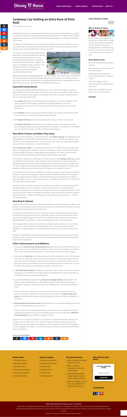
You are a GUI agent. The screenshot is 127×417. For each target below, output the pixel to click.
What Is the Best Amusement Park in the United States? (76, 368)
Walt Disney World (20, 363)
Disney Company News (49, 360)
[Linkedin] (41, 338)
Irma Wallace (19, 26)
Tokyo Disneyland (20, 376)
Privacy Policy (78, 404)
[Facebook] (25, 338)
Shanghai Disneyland (21, 373)
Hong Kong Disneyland (22, 370)
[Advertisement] (102, 110)
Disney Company (81, 6)
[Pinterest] (33, 338)
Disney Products (46, 370)
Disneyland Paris (20, 366)
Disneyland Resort (20, 360)
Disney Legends (46, 376)
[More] (65, 338)
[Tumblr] (57, 338)
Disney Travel (45, 373)
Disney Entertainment (48, 363)
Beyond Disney (97, 6)
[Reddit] (49, 338)
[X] (17, 338)
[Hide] (1, 52)
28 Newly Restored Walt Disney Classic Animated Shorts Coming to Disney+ (101, 76)
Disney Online (45, 366)
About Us (108, 6)
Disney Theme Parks (63, 6)
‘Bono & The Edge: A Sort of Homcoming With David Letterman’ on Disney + (101, 84)
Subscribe (104, 378)
